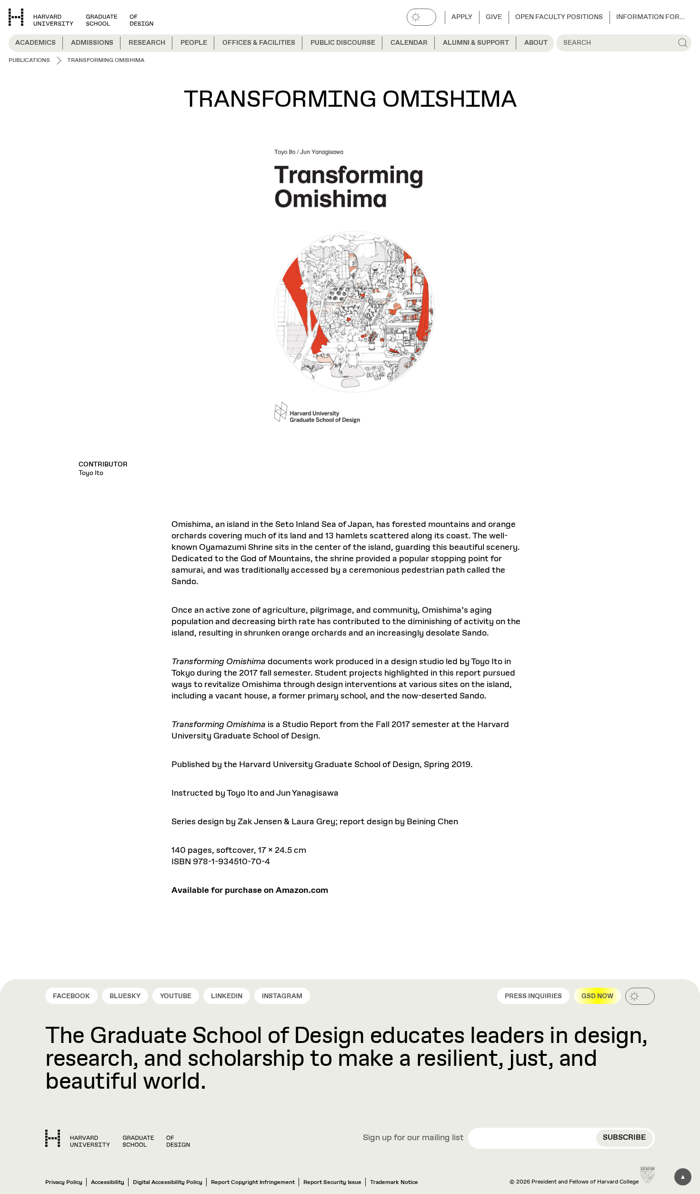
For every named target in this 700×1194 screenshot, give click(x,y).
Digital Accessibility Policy (167, 1182)
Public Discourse (342, 43)
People (193, 43)
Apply (461, 17)
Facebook (71, 996)
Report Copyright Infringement (253, 1182)
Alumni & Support (476, 43)
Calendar (409, 43)
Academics (35, 43)
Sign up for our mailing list (413, 1138)
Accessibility (107, 1182)
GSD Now (597, 996)
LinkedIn (226, 996)
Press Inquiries (533, 996)
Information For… (650, 17)
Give (494, 17)
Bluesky (125, 996)
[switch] (421, 17)
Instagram (282, 996)
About (536, 43)
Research (147, 43)
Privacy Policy (63, 1182)
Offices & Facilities (258, 43)
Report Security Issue (332, 1182)
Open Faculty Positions (559, 17)
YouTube (175, 996)
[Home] (117, 1138)
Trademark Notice (394, 1182)
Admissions (92, 43)
